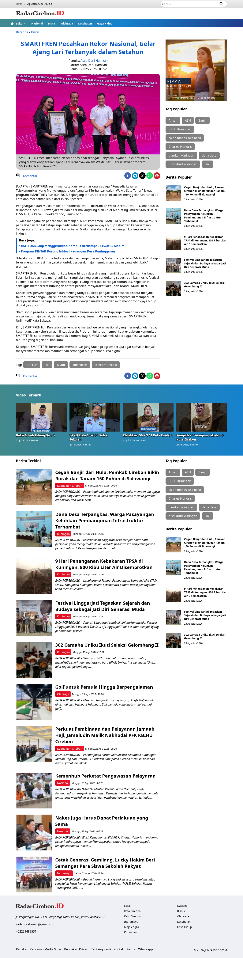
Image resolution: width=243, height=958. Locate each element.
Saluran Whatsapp (139, 949)
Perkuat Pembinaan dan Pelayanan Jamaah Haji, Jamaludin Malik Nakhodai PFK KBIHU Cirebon (105, 735)
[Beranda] (12, 23)
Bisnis (52, 23)
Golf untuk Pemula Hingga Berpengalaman (104, 687)
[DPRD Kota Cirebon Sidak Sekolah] (94, 417)
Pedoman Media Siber (46, 949)
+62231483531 (26, 931)
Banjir (202, 120)
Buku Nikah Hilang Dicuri (35, 435)
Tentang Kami (101, 949)
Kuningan (63, 534)
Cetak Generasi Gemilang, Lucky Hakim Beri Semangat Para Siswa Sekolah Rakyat (105, 863)
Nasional (37, 23)
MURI (61, 365)
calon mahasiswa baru (185, 138)
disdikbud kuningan (183, 164)
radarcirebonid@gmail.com (35, 924)
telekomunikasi (106, 365)
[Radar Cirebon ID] (40, 13)
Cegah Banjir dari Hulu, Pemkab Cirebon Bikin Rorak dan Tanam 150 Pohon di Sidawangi (204, 190)
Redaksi (21, 949)
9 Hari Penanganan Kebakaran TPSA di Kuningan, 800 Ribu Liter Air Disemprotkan (205, 240)
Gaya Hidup (104, 23)
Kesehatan (85, 23)
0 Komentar (28, 176)
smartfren (80, 365)
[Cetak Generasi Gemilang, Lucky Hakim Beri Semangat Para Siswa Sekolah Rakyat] (34, 874)
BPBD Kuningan (180, 129)
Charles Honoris (180, 147)
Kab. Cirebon (132, 916)
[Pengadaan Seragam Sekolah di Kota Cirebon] (201, 417)
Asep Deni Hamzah (94, 61)
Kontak (119, 949)
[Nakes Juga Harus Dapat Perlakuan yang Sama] (34, 832)
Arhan (173, 120)
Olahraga (67, 23)
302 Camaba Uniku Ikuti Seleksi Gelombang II (107, 645)
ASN (188, 120)
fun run (31, 365)
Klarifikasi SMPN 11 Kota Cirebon (148, 435)
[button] (21, 23)
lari (47, 365)
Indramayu (64, 873)
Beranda (22, 32)
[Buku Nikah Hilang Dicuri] (41, 417)
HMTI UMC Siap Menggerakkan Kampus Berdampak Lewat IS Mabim (73, 246)
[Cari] (221, 4)
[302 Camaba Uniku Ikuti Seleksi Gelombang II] (173, 288)
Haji (207, 164)
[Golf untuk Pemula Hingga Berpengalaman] (34, 702)
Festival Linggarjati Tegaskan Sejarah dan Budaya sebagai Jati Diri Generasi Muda (205, 263)
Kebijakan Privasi (76, 949)
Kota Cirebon (132, 911)
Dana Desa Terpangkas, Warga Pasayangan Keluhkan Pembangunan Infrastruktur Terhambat (203, 215)
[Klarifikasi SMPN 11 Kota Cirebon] (148, 417)
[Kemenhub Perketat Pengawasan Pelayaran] (34, 790)
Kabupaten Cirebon (69, 485)
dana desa (209, 155)
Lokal (19, 23)
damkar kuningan (181, 155)
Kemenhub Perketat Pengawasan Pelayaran (105, 776)
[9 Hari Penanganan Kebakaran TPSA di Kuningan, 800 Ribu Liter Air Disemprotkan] (173, 242)
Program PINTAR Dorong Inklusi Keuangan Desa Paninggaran (68, 251)
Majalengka (131, 927)
